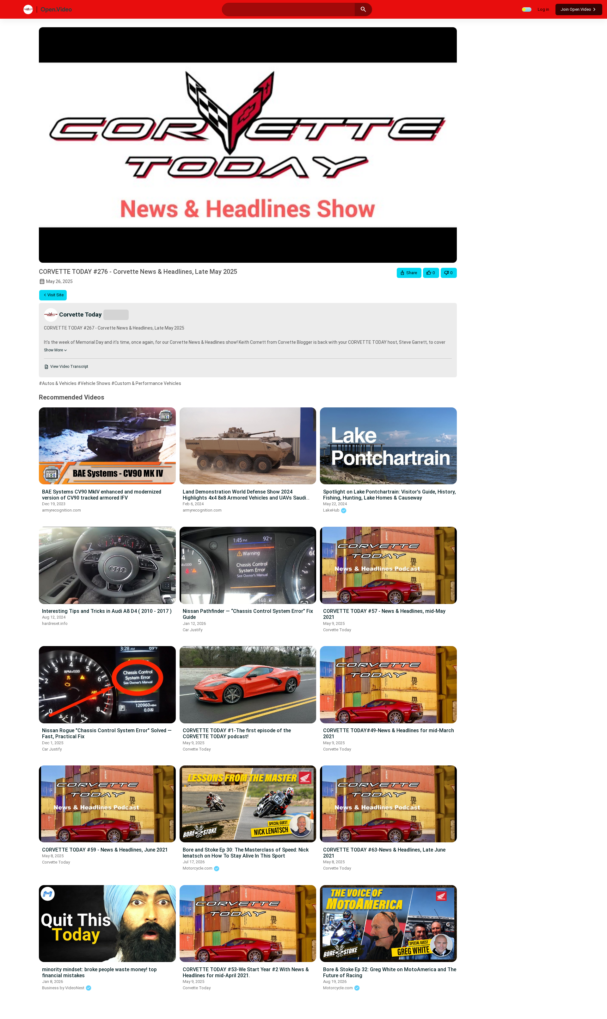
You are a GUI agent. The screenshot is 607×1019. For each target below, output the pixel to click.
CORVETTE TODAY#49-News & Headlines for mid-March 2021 (388, 733)
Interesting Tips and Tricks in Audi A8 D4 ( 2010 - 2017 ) (107, 611)
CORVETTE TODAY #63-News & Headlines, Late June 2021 (384, 853)
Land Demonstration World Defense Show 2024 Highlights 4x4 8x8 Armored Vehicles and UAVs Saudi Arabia (244, 498)
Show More (53, 350)
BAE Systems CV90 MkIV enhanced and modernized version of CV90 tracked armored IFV (101, 495)
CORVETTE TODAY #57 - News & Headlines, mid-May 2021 (384, 614)
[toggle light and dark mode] (526, 9)
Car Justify (192, 629)
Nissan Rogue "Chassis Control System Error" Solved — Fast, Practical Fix (107, 733)
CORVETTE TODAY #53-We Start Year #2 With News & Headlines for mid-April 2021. (246, 972)
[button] (409, 273)
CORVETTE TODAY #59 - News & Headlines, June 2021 (105, 850)
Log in (543, 9)
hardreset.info (55, 623)
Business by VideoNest (63, 987)
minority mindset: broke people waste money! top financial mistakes (99, 972)
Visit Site (55, 294)
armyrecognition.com (61, 510)
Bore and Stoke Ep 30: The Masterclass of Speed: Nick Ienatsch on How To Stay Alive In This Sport (246, 853)
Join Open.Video (576, 9)
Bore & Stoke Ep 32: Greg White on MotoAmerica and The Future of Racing (389, 972)
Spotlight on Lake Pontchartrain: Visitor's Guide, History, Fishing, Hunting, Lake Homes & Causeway (389, 495)
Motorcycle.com (198, 868)
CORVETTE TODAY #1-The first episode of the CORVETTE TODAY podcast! (237, 733)
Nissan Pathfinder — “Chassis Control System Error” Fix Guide (248, 614)
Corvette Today (337, 629)
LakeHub (331, 510)
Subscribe (116, 314)
